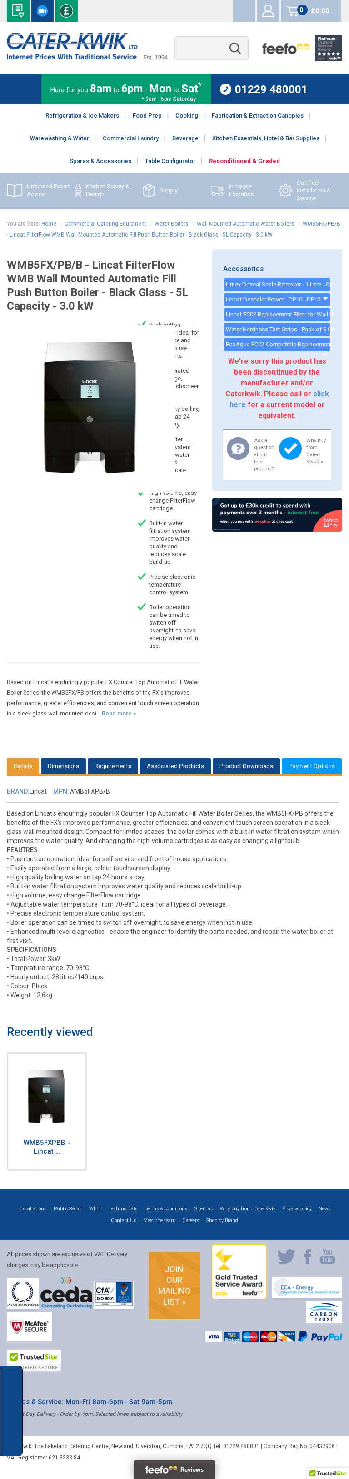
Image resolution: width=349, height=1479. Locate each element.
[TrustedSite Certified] (34, 1360)
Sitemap (203, 1209)
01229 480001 (271, 89)
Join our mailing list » (174, 1285)
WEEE (95, 1209)
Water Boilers (172, 224)
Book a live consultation (42, 11)
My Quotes (244, 11)
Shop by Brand (222, 1220)
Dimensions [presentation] (63, 766)
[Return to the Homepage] (87, 57)
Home (48, 224)
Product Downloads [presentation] (246, 766)
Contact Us (123, 1220)
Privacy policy (297, 1209)
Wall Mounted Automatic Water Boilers (245, 224)
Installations (32, 1209)
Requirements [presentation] (113, 766)
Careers (190, 1220)
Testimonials (123, 1209)
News (325, 1209)
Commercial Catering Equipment (105, 224)
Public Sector (68, 1209)
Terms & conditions (166, 1209)
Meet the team (159, 1220)
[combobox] (211, 48)
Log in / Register (268, 11)
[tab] (23, 766)
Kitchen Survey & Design (108, 190)
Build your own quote (18, 11)
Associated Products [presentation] (175, 766)
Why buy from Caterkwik (248, 1209)
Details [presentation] (23, 766)
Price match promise (66, 11)
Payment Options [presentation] (312, 766)
